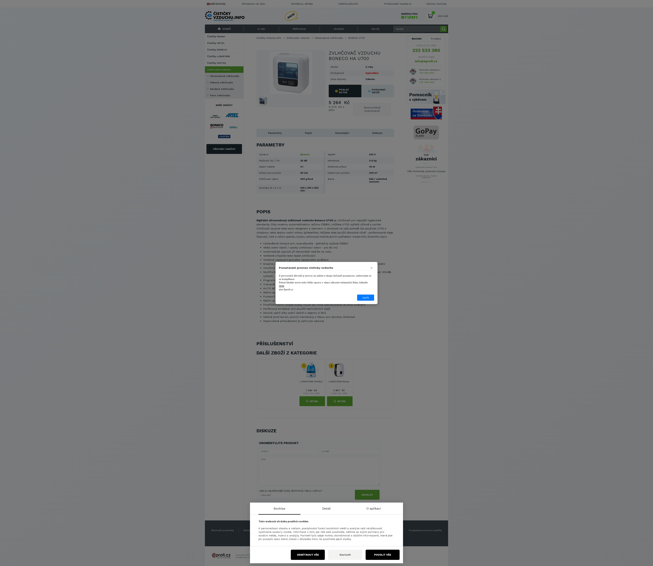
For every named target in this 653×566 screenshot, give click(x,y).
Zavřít (365, 297)
